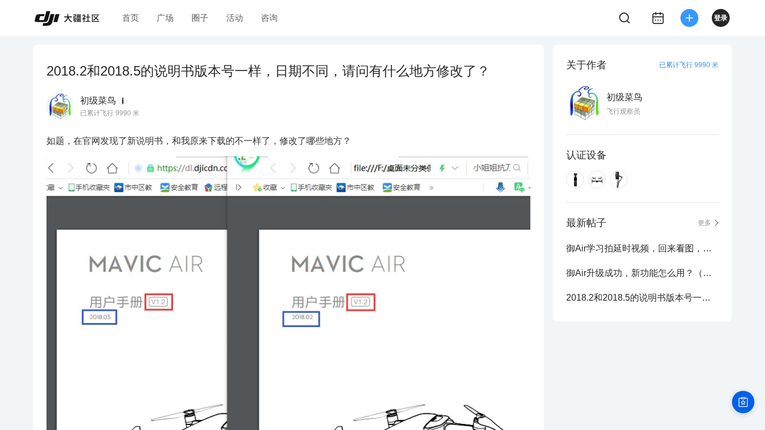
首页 (130, 17)
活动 (234, 17)
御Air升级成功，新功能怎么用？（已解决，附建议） (642, 273)
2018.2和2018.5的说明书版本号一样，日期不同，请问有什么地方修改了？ (642, 297)
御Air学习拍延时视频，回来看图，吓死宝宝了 (642, 248)
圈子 (200, 17)
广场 (165, 17)
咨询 (269, 17)
